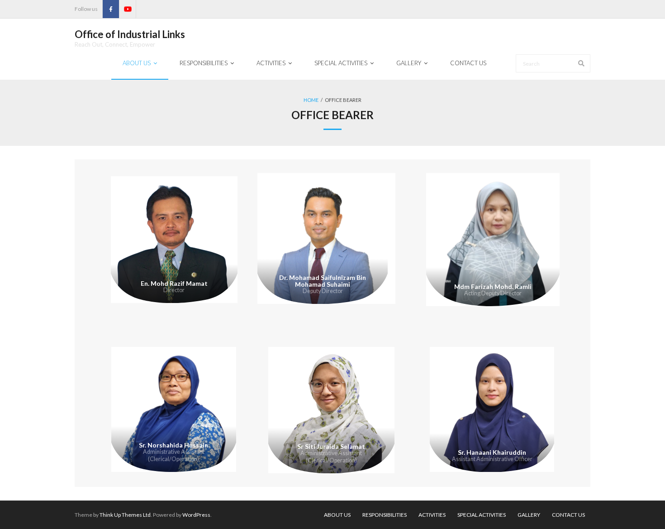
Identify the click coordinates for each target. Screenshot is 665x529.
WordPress (196, 514)
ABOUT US (337, 514)
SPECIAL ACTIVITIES (481, 514)
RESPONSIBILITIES (384, 514)
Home (311, 100)
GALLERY (529, 514)
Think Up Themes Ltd (125, 514)
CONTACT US (568, 514)
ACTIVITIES (432, 514)
